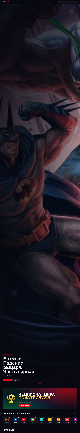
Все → (75, 413)
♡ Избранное (73, 1)
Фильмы (12, 1)
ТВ (29, 1)
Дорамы (26, 1)
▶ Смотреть (7, 380)
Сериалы (17, 1)
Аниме (22, 1)
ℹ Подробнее (16, 380)
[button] (40, 398)
